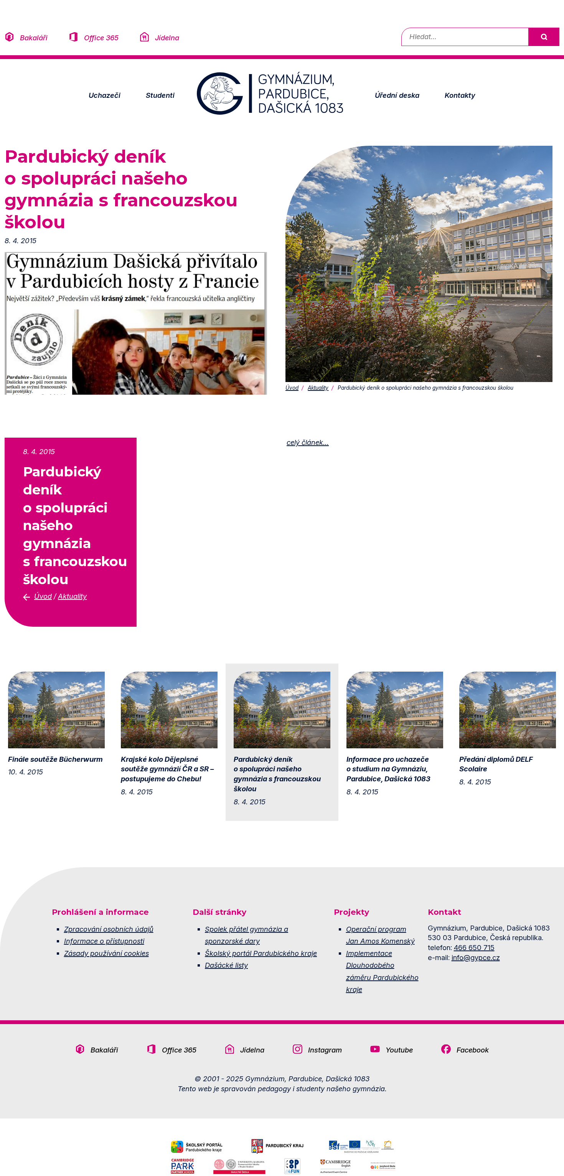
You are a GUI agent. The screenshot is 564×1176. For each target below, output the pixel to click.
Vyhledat (543, 37)
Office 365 (101, 37)
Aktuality (318, 388)
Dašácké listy (226, 965)
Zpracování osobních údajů (108, 929)
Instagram (325, 1050)
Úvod (291, 388)
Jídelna (167, 37)
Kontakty (460, 95)
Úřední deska (397, 95)
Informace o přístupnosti (104, 941)
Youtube (399, 1050)
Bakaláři (34, 37)
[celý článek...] (136, 322)
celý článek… (308, 442)
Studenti (160, 95)
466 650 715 (474, 947)
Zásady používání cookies (106, 953)
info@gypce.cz (476, 957)
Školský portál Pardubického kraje (261, 953)
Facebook (473, 1050)
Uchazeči (104, 95)
